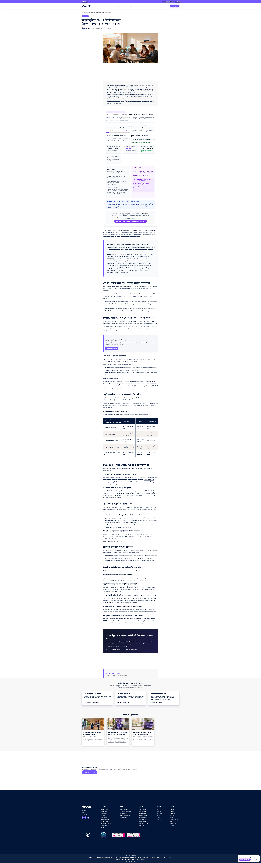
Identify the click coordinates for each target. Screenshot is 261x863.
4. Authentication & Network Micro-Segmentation (140, 136)
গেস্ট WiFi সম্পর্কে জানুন (112, 348)
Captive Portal (143, 254)
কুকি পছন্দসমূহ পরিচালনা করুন (130, 861)
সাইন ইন (178, 1)
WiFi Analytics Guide (130, 623)
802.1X (123, 256)
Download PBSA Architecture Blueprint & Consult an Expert (130, 221)
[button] (111, 6)
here (144, 859)
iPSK (141, 256)
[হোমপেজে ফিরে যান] (87, 6)
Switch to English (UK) (245, 859)
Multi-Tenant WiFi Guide (117, 272)
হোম (82, 12)
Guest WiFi (85, 16)
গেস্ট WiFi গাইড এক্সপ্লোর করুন (130, 649)
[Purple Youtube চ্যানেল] (85, 817)
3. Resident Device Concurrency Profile (116, 135)
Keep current (255, 859)
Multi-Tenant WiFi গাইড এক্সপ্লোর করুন (112, 541)
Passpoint (110, 256)
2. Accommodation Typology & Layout (141, 125)
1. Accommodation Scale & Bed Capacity (116, 125)
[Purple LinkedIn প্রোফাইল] (83, 817)
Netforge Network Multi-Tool (149, 386)
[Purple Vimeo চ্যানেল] (88, 817)
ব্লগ (85, 12)
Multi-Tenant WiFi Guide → (113, 673)
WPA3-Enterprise (149, 480)
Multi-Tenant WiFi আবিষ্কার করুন (114, 649)
